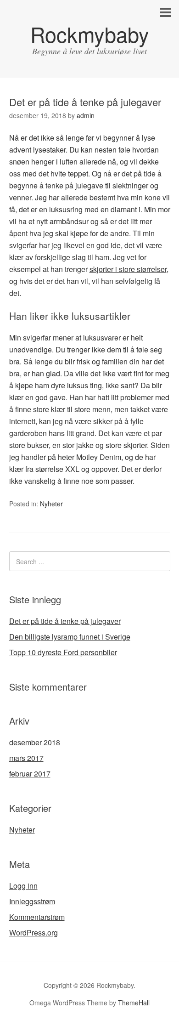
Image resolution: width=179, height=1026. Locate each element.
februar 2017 (29, 773)
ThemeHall (134, 1002)
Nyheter (51, 503)
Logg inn (23, 885)
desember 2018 (34, 742)
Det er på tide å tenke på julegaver (65, 621)
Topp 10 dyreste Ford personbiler (63, 652)
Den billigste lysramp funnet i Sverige (69, 636)
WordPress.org (33, 932)
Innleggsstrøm (32, 901)
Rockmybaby (89, 34)
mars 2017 (26, 758)
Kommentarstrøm (37, 917)
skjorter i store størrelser (128, 269)
